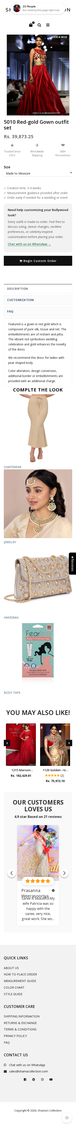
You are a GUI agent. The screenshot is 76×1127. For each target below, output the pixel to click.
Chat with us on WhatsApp (27, 1065)
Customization (20, 300)
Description (17, 289)
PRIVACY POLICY (15, 1036)
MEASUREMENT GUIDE (20, 981)
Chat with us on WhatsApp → (29, 244)
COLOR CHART (14, 987)
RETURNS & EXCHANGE (20, 1023)
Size (7, 167)
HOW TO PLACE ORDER (20, 974)
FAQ (10, 311)
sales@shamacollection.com (28, 1071)
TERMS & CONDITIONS (20, 1029)
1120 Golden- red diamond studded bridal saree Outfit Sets (55, 770)
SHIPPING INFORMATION (21, 1016)
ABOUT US (11, 968)
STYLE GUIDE (13, 994)
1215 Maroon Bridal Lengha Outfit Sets (21, 770)
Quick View (21, 762)
